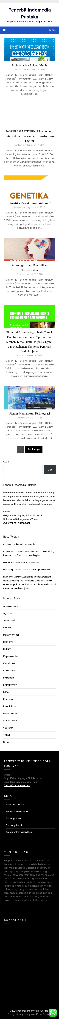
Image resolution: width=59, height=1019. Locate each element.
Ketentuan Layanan (17, 811)
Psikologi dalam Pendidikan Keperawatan (27, 569)
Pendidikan (9, 706)
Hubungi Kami (13, 818)
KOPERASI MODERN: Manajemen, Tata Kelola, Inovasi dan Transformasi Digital (29, 136)
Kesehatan (9, 663)
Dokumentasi (11, 634)
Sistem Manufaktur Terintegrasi (29, 413)
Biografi (7, 627)
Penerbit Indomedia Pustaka (29, 13)
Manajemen (10, 684)
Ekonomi (8, 641)
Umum (7, 742)
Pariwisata (9, 699)
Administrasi (10, 606)
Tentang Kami (14, 825)
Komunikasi (9, 670)
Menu (52, 30)
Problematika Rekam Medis (29, 65)
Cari (6, 461)
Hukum (7, 649)
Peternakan (10, 713)
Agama (7, 613)
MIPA (6, 692)
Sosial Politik (10, 720)
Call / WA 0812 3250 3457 (16, 523)
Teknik (6, 735)
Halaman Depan (15, 804)
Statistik (8, 727)
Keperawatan (11, 656)
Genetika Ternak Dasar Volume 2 (29, 203)
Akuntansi (9, 620)
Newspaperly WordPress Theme (34, 1014)
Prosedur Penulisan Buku (19, 832)
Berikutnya (34, 449)
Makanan (8, 677)
